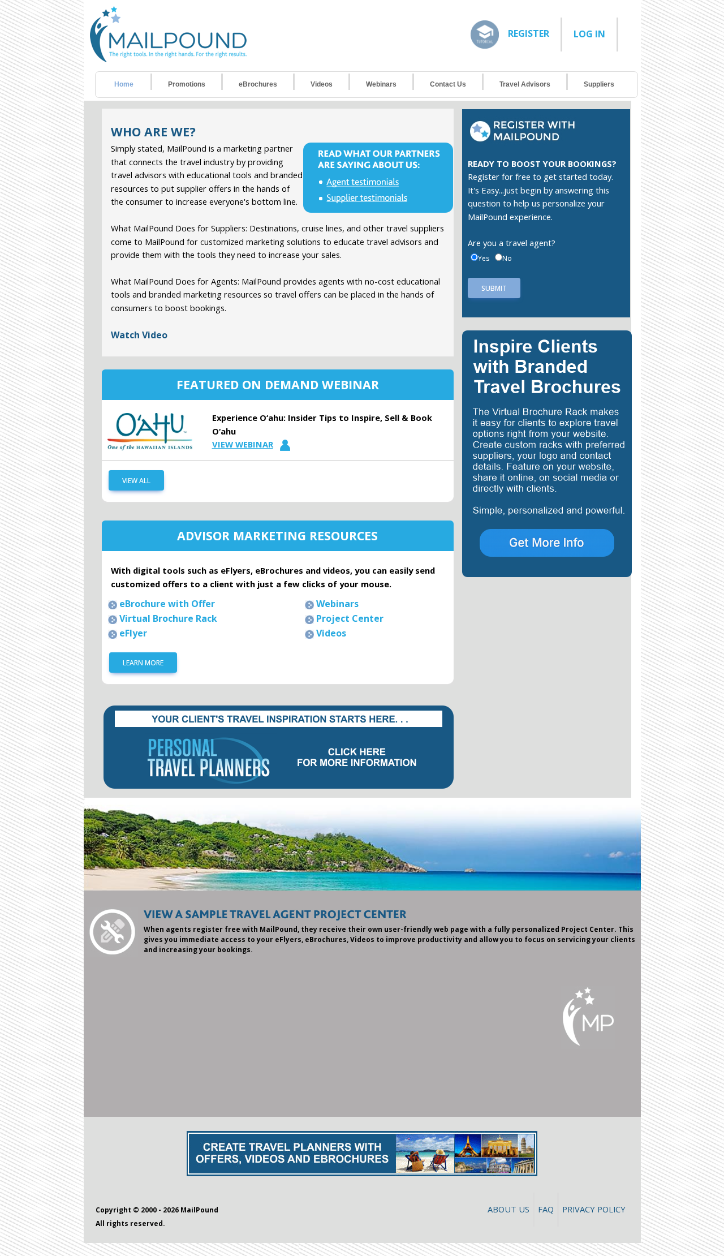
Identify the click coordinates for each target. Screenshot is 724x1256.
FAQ (546, 1209)
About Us (508, 1209)
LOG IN (589, 34)
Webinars (381, 84)
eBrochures (258, 84)
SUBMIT (494, 288)
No (507, 258)
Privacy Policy (594, 1209)
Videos (322, 84)
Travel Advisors (524, 84)
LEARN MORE (143, 663)
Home (123, 84)
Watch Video (139, 335)
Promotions (186, 84)
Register (528, 33)
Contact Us (448, 84)
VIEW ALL (136, 480)
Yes (483, 258)
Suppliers (599, 84)
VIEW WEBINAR (242, 444)
